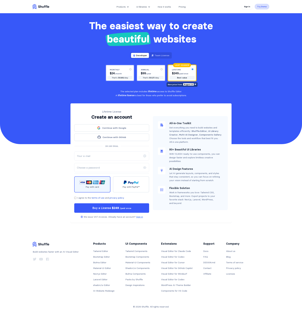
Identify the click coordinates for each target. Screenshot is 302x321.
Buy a (111, 208)
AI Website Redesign (104, 290)
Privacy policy (233, 268)
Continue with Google (114, 128)
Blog (228, 256)
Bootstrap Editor (101, 256)
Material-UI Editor (102, 268)
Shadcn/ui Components (137, 268)
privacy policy (116, 197)
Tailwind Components (136, 251)
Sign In (247, 6)
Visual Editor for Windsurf (174, 273)
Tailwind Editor (100, 251)
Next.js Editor (100, 273)
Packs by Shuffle (134, 279)
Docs (205, 251)
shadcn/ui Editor (101, 285)
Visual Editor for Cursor (173, 262)
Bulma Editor (99, 262)
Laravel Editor (100, 279)
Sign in (139, 216)
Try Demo (262, 6)
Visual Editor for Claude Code (176, 251)
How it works (164, 6)
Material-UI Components (137, 262)
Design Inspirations (135, 285)
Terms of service (234, 262)
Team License (162, 55)
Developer (141, 55)
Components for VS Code (174, 290)
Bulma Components (135, 273)
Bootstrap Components (137, 256)
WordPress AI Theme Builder (176, 285)
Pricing (182, 6)
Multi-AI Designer (188, 134)
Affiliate (207, 273)
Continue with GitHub (114, 137)
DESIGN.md (209, 262)
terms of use (98, 197)
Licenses (230, 273)
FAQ (205, 256)
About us (230, 251)
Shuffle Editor (199, 131)
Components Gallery (210, 134)
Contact (207, 268)
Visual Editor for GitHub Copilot (177, 268)
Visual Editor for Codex (173, 256)
